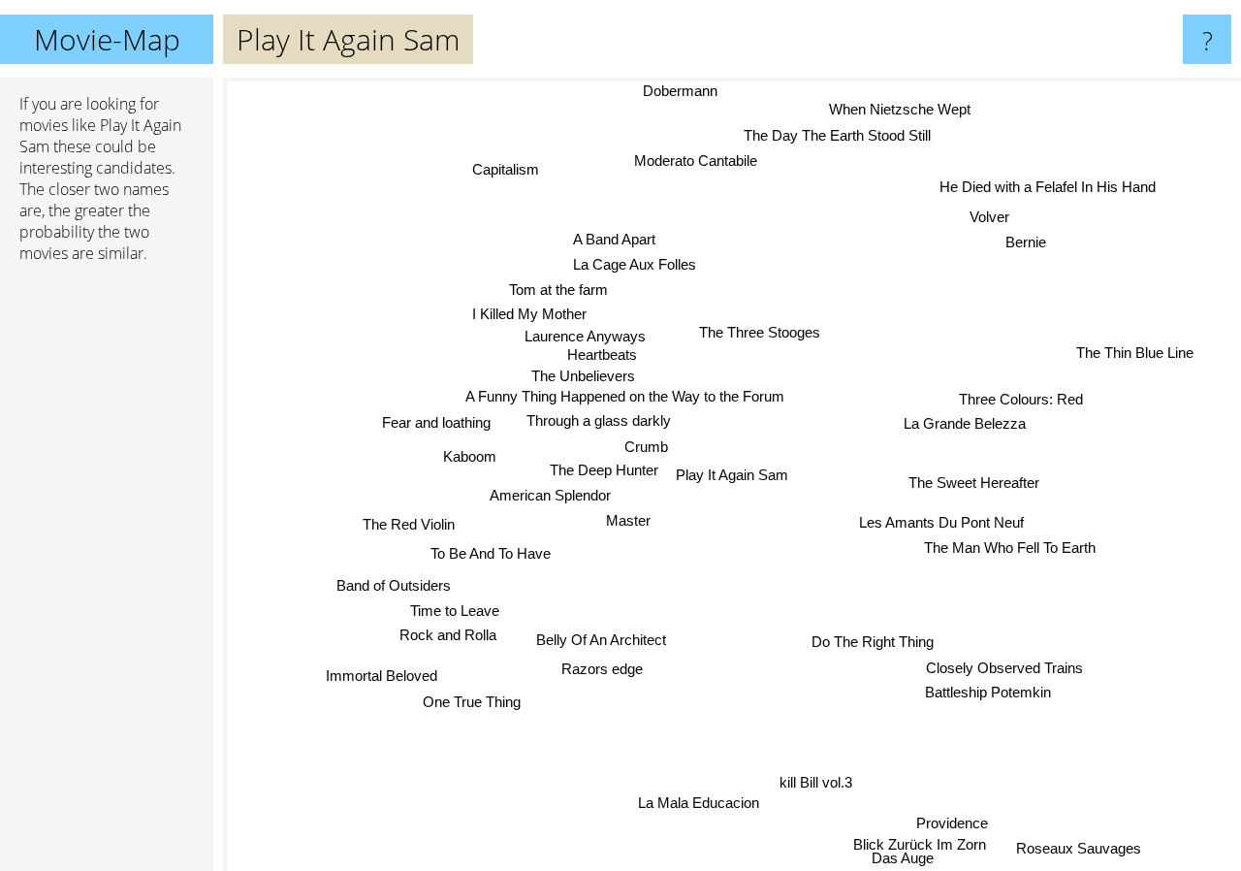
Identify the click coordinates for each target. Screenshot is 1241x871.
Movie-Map (107, 39)
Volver (991, 218)
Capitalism (506, 167)
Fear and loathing (435, 421)
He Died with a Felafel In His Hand (1046, 185)
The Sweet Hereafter (973, 481)
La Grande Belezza (964, 421)
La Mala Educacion (695, 802)
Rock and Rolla (439, 632)
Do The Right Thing (872, 641)
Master (626, 519)
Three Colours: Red (1020, 396)
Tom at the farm (557, 289)
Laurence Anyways (583, 336)
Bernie (1026, 243)
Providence (955, 821)
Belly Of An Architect (601, 642)
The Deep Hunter (603, 469)
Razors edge (604, 670)
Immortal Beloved (386, 677)
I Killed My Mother (527, 314)
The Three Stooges (760, 332)
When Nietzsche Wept (899, 108)
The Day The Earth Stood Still (843, 134)
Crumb (648, 445)
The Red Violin (410, 528)
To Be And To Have (490, 554)
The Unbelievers (581, 376)
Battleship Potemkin (988, 691)
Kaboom (468, 457)
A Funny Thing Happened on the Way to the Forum (625, 396)
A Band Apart (611, 239)
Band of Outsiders (393, 582)
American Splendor (549, 493)
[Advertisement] (107, 575)
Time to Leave (456, 606)
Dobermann (678, 90)
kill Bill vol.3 (816, 784)
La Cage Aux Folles (635, 264)
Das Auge (906, 858)
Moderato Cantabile (694, 159)
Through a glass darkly (597, 420)
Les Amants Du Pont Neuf (941, 521)
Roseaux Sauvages (1080, 847)
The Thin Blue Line (1139, 359)
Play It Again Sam (732, 475)
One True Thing (475, 703)
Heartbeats (602, 353)
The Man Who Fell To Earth (1010, 547)
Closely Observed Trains (1005, 667)
